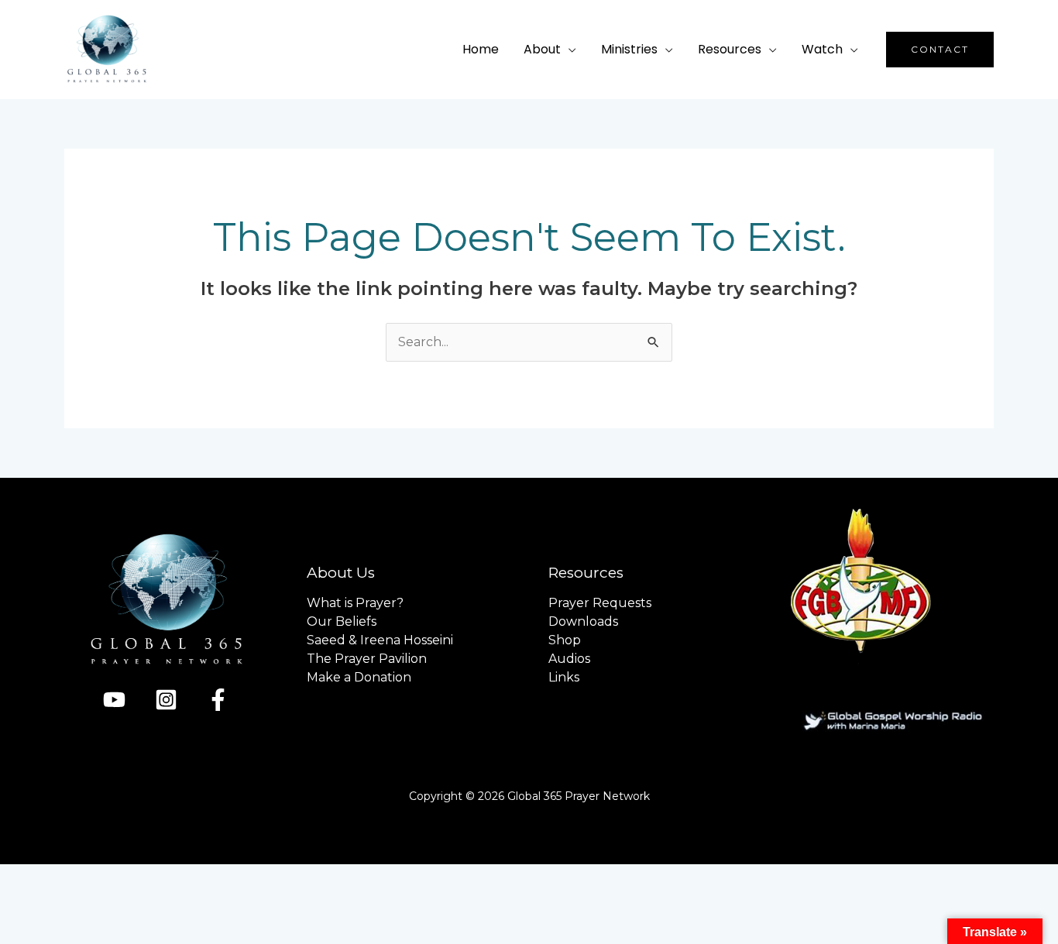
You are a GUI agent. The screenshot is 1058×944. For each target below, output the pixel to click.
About (542, 49)
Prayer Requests (599, 603)
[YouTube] (114, 699)
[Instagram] (166, 699)
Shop (564, 640)
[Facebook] (218, 699)
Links (563, 677)
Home (480, 49)
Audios (569, 658)
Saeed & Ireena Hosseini (380, 640)
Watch (822, 49)
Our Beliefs (341, 621)
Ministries (629, 49)
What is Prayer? (355, 603)
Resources (729, 49)
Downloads (583, 621)
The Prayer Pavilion (367, 658)
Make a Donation (359, 677)
